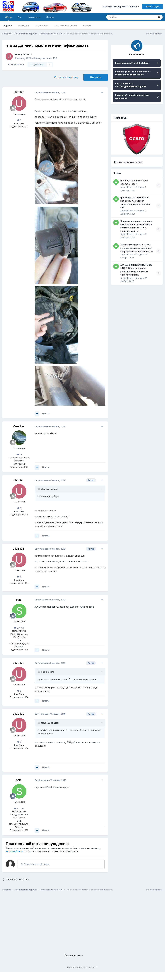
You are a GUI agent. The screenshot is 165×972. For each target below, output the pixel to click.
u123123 (27, 54)
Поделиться (17, 64)
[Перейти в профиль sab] (19, 611)
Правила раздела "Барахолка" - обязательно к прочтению (132, 73)
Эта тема (147, 17)
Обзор (8, 17)
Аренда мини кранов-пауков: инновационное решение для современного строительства (136, 248)
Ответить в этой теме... (36, 864)
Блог (20, 17)
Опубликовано (50, 92)
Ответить (95, 77)
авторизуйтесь (14, 851)
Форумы (7, 25)
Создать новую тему (66, 77)
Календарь (23, 25)
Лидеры (87, 25)
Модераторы (41, 25)
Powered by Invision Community (82, 967)
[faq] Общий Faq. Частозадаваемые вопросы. (130, 85)
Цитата (45, 413)
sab (18, 599)
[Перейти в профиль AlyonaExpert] (116, 182)
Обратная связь (74, 955)
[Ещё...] (102, 92)
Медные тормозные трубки (128, 162)
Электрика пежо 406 (45, 58)
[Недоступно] (56, 165)
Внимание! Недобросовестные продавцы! (132, 97)
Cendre (18, 426)
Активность (34, 17)
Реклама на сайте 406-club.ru (132, 63)
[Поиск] (159, 17)
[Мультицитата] (37, 413)
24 (20, 454)
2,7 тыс (20, 627)
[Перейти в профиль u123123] (9, 56)
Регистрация (152, 6)
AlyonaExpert (127, 187)
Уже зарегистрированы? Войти (120, 6)
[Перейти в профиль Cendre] (19, 437)
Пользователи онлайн (65, 25)
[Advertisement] (82, 919)
